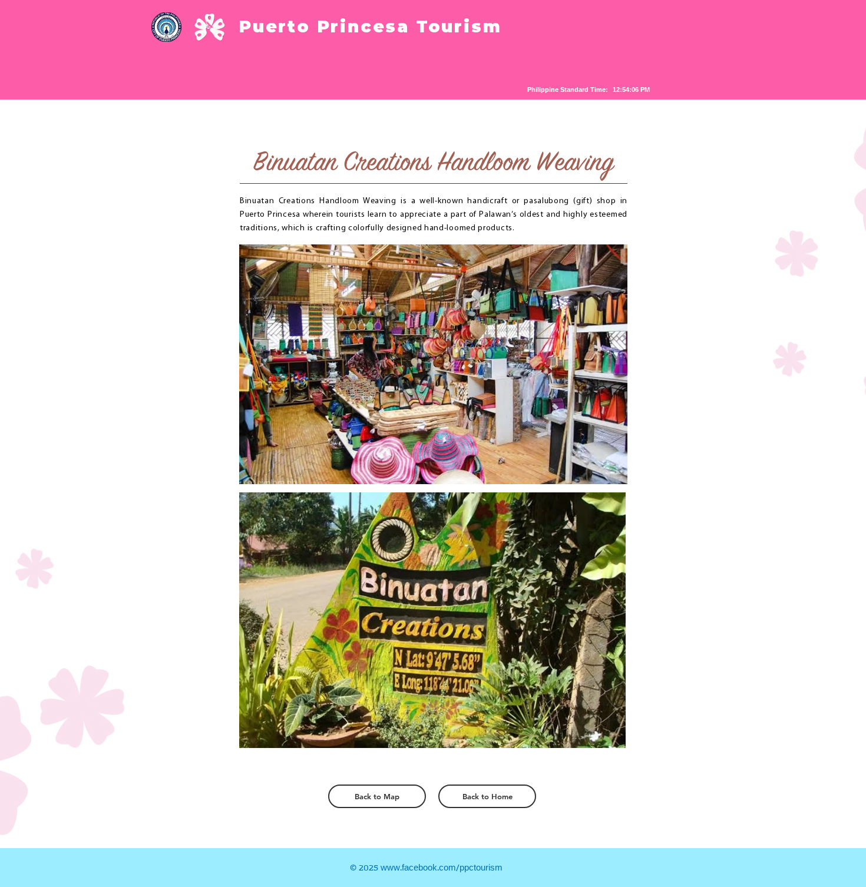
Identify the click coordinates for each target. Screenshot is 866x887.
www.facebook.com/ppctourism (442, 868)
